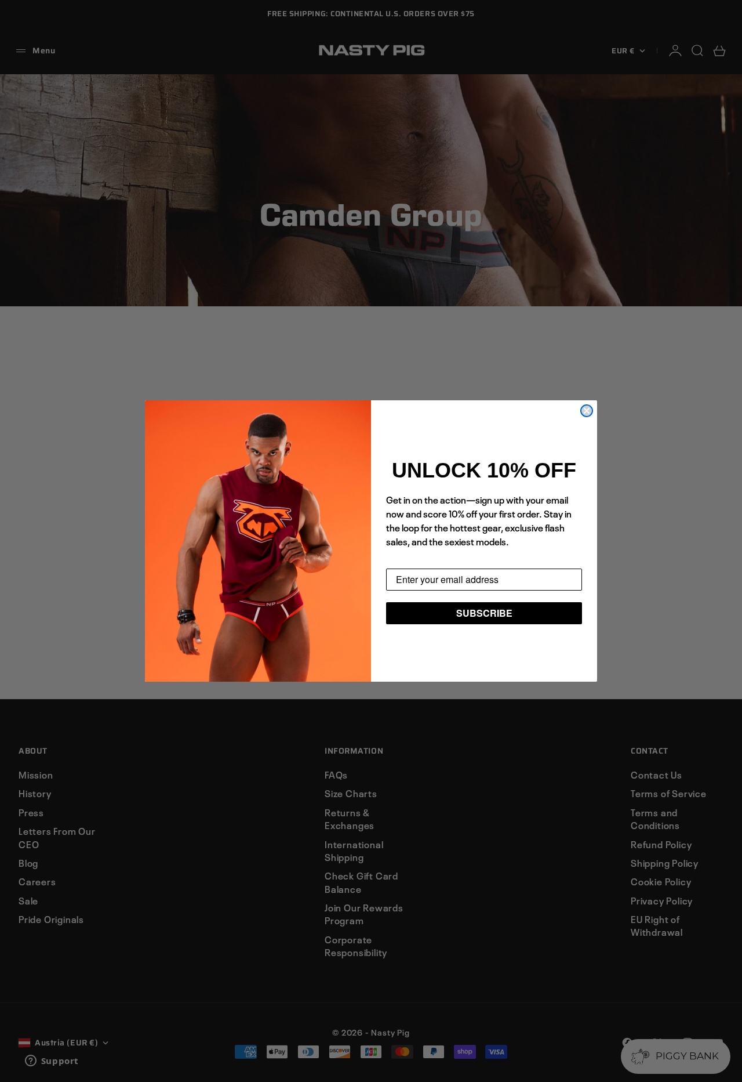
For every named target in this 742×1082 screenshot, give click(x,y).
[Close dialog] (586, 411)
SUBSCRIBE (484, 613)
